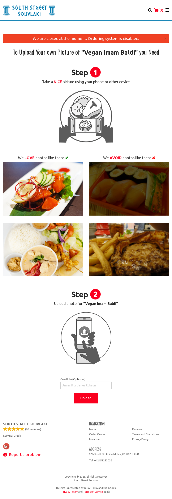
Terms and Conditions (145, 434)
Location (94, 439)
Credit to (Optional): (73, 379)
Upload (85, 398)
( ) (160, 10)
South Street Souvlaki (25, 424)
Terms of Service (93, 491)
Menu (92, 429)
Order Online (97, 434)
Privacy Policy (140, 439)
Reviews (137, 429)
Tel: (100, 460)
